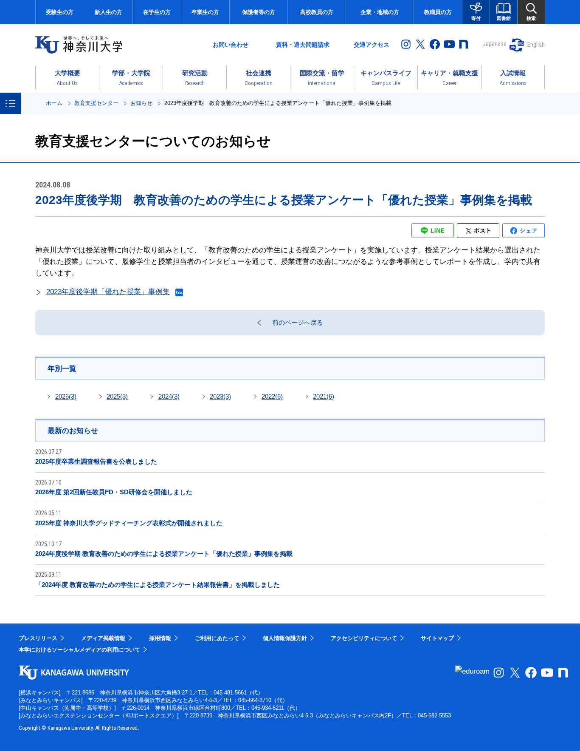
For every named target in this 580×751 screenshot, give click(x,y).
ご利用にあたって (217, 638)
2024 (169, 396)
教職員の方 (438, 12)
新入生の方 (108, 12)
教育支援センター (96, 103)
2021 (323, 396)
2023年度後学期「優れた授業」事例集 (108, 292)
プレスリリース (38, 638)
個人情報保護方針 (285, 638)
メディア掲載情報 (103, 638)
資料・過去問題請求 (302, 44)
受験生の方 (59, 12)
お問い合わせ (230, 44)
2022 (272, 396)
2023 (220, 396)
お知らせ (141, 103)
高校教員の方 (316, 12)
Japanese (495, 43)
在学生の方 (157, 12)
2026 (65, 396)
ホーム (54, 103)
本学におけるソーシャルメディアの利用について (79, 649)
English (536, 44)
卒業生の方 (205, 12)
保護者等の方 (258, 12)
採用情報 (160, 638)
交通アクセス (371, 44)
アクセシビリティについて (364, 638)
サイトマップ (437, 638)
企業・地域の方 (379, 12)
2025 (117, 396)
